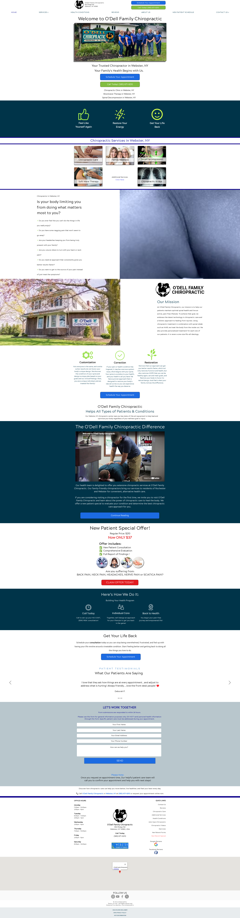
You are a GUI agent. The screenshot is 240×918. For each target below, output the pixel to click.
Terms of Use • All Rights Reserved (120, 903)
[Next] (230, 683)
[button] (43, 12)
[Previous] (10, 683)
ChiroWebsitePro (128, 905)
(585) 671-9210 (124, 793)
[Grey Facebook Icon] (122, 897)
